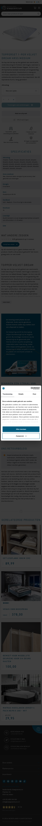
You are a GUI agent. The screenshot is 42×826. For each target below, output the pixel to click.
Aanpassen (20, 436)
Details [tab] (21, 394)
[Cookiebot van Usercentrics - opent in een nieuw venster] (31, 388)
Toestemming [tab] (7, 394)
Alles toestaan (21, 429)
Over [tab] (34, 394)
